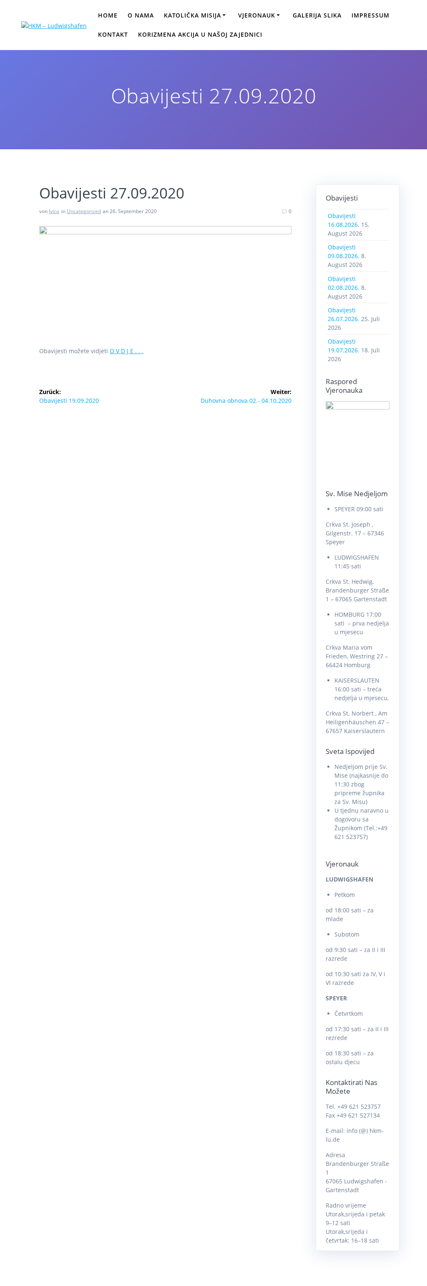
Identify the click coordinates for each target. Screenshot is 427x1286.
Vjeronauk (256, 15)
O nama (141, 15)
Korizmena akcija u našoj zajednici (200, 34)
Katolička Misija (192, 15)
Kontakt (113, 34)
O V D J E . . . (126, 351)
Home (108, 15)
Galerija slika (317, 15)
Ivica (54, 211)
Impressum (370, 15)
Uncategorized (84, 211)
